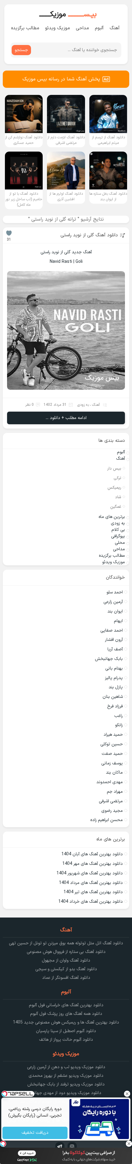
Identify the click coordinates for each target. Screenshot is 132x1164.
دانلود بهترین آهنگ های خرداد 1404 (90, 901)
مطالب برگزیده (25, 28)
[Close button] (127, 1094)
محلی (120, 542)
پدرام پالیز (114, 678)
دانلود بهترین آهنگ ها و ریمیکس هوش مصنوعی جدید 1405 (66, 1022)
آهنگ (115, 28)
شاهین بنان (113, 697)
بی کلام (118, 530)
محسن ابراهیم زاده (106, 820)
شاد (118, 497)
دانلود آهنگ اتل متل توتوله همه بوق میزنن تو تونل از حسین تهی (66, 943)
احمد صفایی (111, 630)
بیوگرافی (118, 536)
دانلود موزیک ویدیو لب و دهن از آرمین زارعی (66, 1067)
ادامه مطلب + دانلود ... (66, 418)
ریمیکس (114, 488)
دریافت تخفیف (35, 1133)
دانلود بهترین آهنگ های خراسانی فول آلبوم (66, 1005)
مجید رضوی (112, 811)
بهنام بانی (114, 668)
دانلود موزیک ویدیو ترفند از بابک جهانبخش (66, 1084)
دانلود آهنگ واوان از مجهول (66, 960)
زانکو (119, 725)
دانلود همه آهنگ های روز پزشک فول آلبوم (66, 1014)
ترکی (117, 478)
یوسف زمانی (112, 763)
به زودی (83, 405)
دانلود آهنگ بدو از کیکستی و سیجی (66, 969)
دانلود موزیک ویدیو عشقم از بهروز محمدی (66, 1075)
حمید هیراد (113, 734)
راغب (118, 716)
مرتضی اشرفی (111, 801)
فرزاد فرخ (115, 706)
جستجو (21, 50)
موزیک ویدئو (57, 28)
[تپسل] (3, 1144)
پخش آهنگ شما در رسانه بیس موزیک (61, 79)
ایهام (118, 621)
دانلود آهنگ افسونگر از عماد (66, 978)
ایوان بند (115, 611)
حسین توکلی (111, 744)
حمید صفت (112, 754)
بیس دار (114, 469)
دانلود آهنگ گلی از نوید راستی (89, 235)
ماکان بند (114, 772)
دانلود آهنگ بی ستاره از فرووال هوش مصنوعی (66, 952)
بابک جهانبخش (109, 659)
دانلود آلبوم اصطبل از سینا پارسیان (66, 1031)
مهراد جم (115, 791)
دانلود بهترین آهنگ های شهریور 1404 (89, 873)
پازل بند (116, 687)
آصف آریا (115, 649)
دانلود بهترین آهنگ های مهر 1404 (92, 864)
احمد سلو (115, 592)
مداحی (82, 28)
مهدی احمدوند (109, 782)
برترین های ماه (112, 517)
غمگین (115, 507)
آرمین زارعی (113, 602)
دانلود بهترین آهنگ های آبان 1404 (92, 854)
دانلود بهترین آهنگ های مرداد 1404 (91, 883)
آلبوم (99, 28)
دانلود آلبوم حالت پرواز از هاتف (66, 1039)
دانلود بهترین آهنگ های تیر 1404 (93, 892)
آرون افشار (114, 640)
